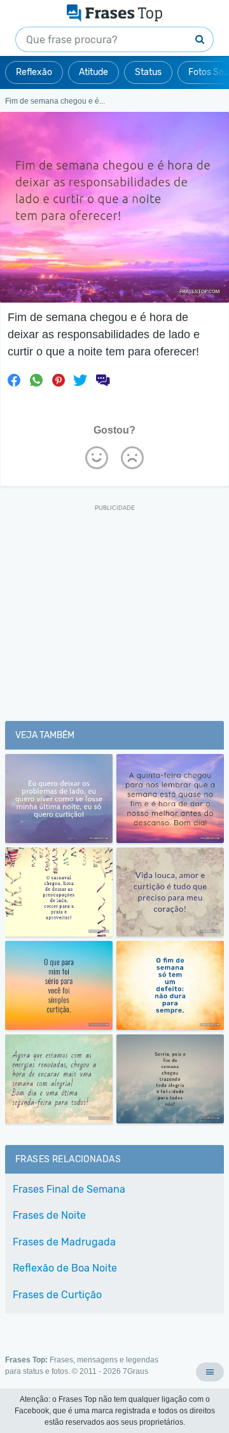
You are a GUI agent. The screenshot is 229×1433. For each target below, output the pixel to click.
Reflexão (34, 72)
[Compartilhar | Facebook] (14, 380)
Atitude (93, 72)
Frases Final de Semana (69, 1189)
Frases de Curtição (57, 1295)
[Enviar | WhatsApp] (36, 380)
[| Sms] (102, 380)
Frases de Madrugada (64, 1242)
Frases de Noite (49, 1215)
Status (148, 72)
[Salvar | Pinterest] (58, 380)
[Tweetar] (80, 380)
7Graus (135, 1371)
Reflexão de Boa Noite (65, 1268)
